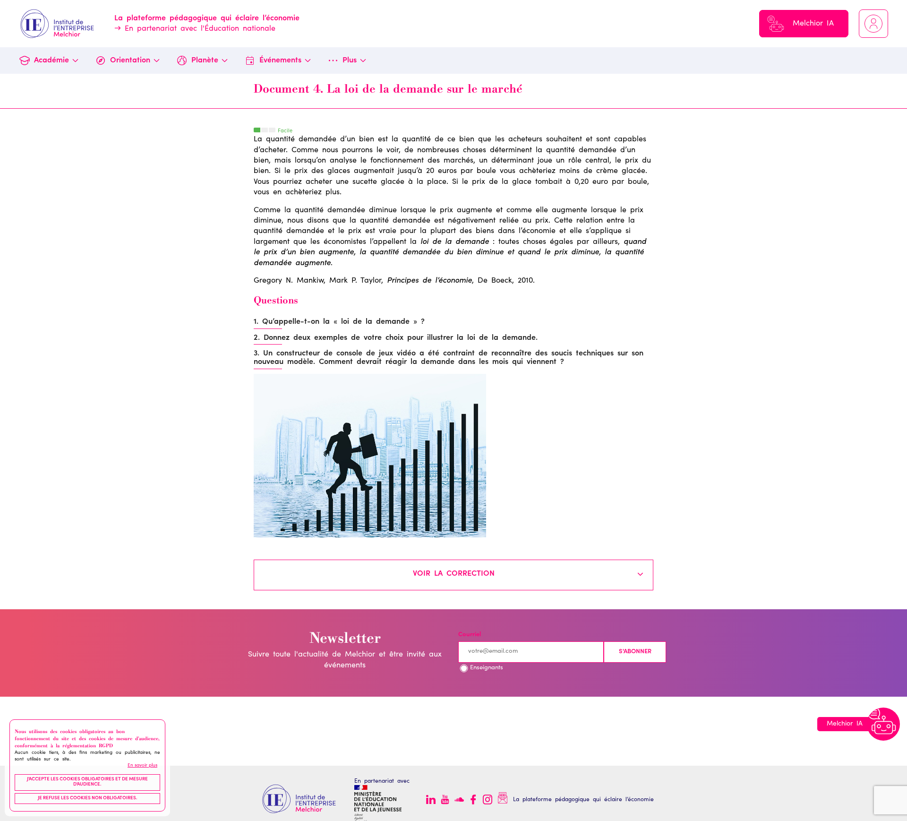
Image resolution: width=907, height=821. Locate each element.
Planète (204, 60)
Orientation (130, 60)
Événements (280, 60)
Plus (349, 60)
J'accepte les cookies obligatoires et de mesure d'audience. (87, 782)
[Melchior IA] (883, 724)
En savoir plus (142, 765)
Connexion (873, 23)
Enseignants (486, 668)
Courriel (469, 635)
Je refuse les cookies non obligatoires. (87, 798)
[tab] (453, 575)
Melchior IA (813, 23)
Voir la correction (454, 574)
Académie (51, 60)
